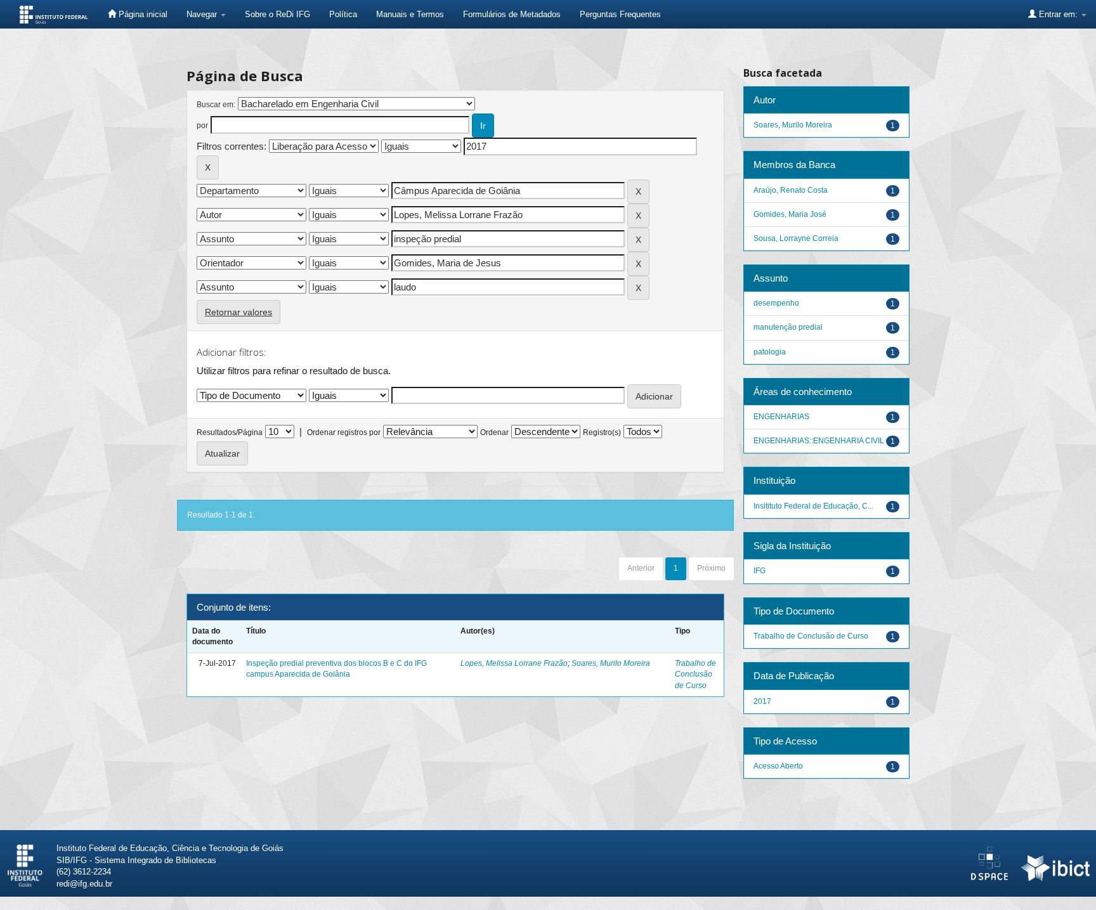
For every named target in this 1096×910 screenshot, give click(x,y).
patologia (770, 352)
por (202, 125)
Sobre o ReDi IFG (277, 14)
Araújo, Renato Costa (791, 190)
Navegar (202, 14)
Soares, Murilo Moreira (610, 663)
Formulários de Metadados (512, 14)
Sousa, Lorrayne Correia (796, 238)
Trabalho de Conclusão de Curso (695, 674)
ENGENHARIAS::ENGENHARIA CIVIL (819, 440)
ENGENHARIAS (781, 416)
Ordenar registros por (344, 432)
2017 (762, 701)
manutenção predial (788, 327)
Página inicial (141, 14)
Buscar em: (216, 104)
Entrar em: (1058, 14)
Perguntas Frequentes (620, 14)
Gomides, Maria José (790, 214)
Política (343, 14)
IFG (760, 570)
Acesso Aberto (778, 766)
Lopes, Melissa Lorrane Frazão (514, 663)
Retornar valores (238, 312)
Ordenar (494, 432)
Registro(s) (602, 432)
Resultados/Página (230, 432)
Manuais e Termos (410, 14)
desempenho (776, 303)
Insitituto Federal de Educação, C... (813, 506)
